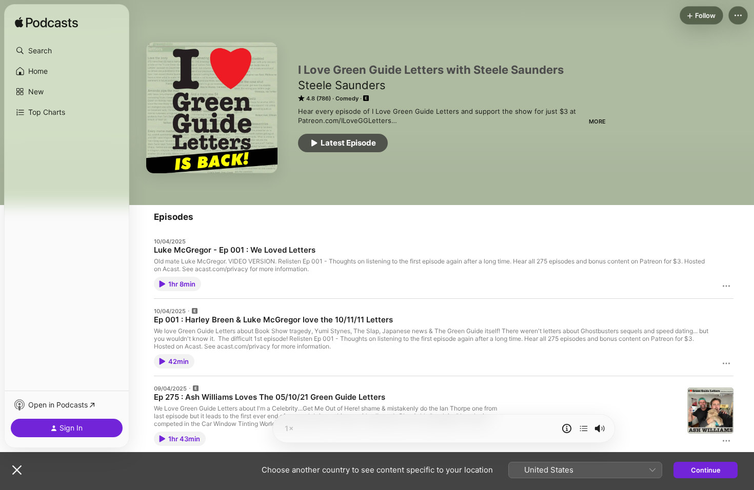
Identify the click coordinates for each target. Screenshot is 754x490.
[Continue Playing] (584, 428)
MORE (597, 121)
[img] (46, 23)
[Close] (17, 470)
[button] (66, 50)
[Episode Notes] (567, 428)
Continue (706, 470)
